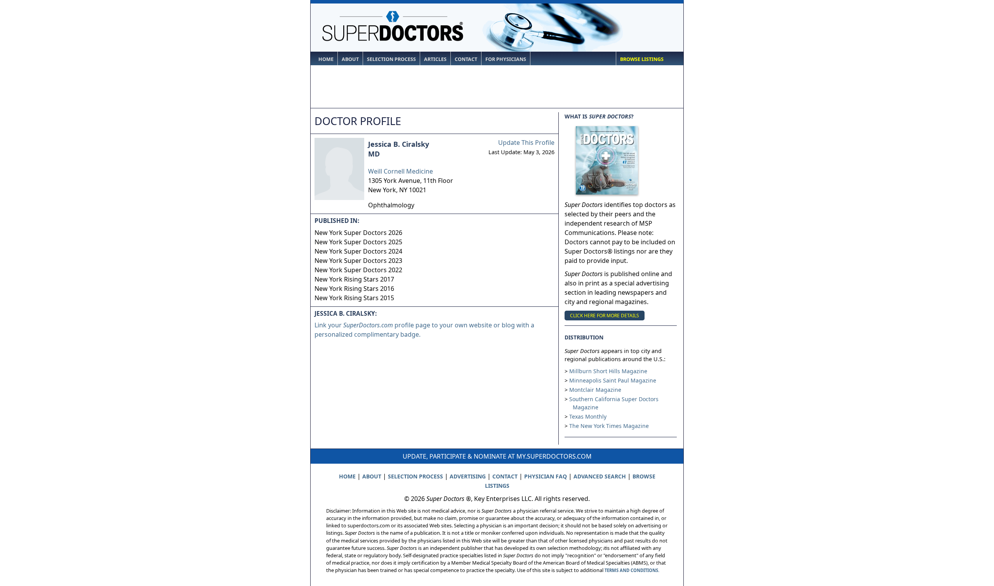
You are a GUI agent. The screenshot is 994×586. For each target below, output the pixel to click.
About (350, 59)
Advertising (468, 476)
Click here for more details (604, 315)
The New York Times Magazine (609, 426)
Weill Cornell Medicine (400, 171)
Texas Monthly (587, 416)
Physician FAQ (545, 476)
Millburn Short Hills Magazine (608, 371)
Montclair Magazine (595, 389)
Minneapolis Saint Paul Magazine (612, 380)
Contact (466, 59)
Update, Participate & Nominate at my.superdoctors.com (497, 456)
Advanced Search (599, 476)
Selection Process (391, 59)
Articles (435, 59)
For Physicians (505, 59)
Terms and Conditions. (632, 570)
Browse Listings (642, 59)
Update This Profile (526, 142)
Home (326, 59)
